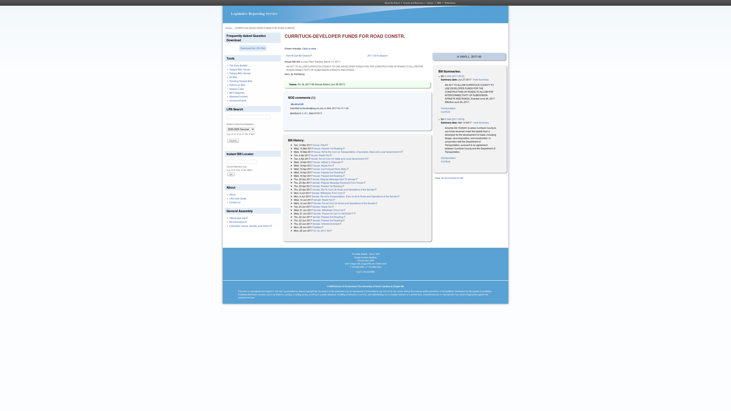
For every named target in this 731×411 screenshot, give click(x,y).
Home (229, 27)
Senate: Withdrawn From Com (328, 192)
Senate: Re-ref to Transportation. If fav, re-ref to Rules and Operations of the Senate (355, 196)
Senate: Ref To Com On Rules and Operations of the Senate (344, 189)
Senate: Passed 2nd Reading (329, 216)
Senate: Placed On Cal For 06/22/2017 (334, 213)
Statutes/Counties (238, 96)
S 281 (305, 113)
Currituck (445, 111)
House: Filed (320, 145)
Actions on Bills (237, 84)
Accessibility (369, 271)
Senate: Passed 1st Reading (328, 186)
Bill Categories (237, 92)
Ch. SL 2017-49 (322, 230)
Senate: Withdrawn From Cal (329, 210)
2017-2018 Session (377, 55)
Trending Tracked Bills (240, 81)
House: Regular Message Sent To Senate (335, 179)
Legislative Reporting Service (254, 13)
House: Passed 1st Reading (329, 148)
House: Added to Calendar (328, 162)
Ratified (318, 227)
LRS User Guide (237, 198)
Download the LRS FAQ (252, 48)
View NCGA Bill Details (299, 55)
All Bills (233, 77)
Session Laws (236, 88)
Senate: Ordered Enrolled (327, 223)
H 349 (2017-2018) (454, 76)
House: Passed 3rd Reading (329, 175)
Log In (359, 271)
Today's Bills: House (239, 69)
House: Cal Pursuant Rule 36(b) (331, 168)
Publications (450, 3)
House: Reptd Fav (321, 155)
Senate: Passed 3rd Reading (329, 220)
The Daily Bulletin (238, 65)
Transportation (448, 108)
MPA (439, 3)
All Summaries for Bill (452, 177)
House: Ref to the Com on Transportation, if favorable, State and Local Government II (358, 151)
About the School (392, 3)
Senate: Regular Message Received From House (339, 182)
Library (430, 3)
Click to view (309, 48)
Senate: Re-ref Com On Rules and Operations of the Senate (345, 203)
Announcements (237, 100)
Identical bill (297, 104)
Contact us (234, 202)
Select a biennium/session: (240, 124)
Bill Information (238, 221)
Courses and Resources (413, 3)
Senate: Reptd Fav (324, 199)
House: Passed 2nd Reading (329, 172)
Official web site (238, 218)
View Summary (481, 79)
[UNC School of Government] (315, 3)
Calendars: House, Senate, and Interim (250, 225)
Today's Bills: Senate (240, 73)
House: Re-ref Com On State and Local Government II (340, 158)
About (232, 194)
